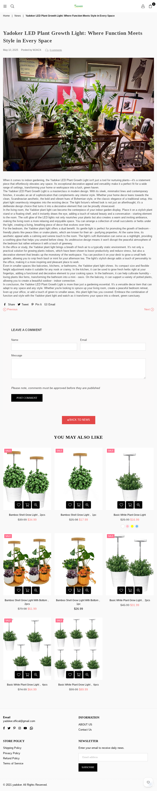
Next (147, 309)
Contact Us (85, 729)
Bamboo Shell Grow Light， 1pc (78, 514)
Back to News (79, 420)
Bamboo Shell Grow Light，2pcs (27, 514)
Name (14, 339)
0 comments (56, 50)
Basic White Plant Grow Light (130, 514)
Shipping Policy (12, 747)
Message (16, 355)
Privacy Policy (11, 753)
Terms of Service (13, 763)
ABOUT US (85, 724)
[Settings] (143, 6)
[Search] (12, 6)
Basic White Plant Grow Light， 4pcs (27, 684)
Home (6, 15)
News (18, 15)
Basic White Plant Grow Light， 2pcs (130, 600)
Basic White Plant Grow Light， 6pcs (78, 684)
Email (83, 339)
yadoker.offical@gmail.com (19, 721)
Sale (8, 450)
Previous (12, 309)
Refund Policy (11, 758)
